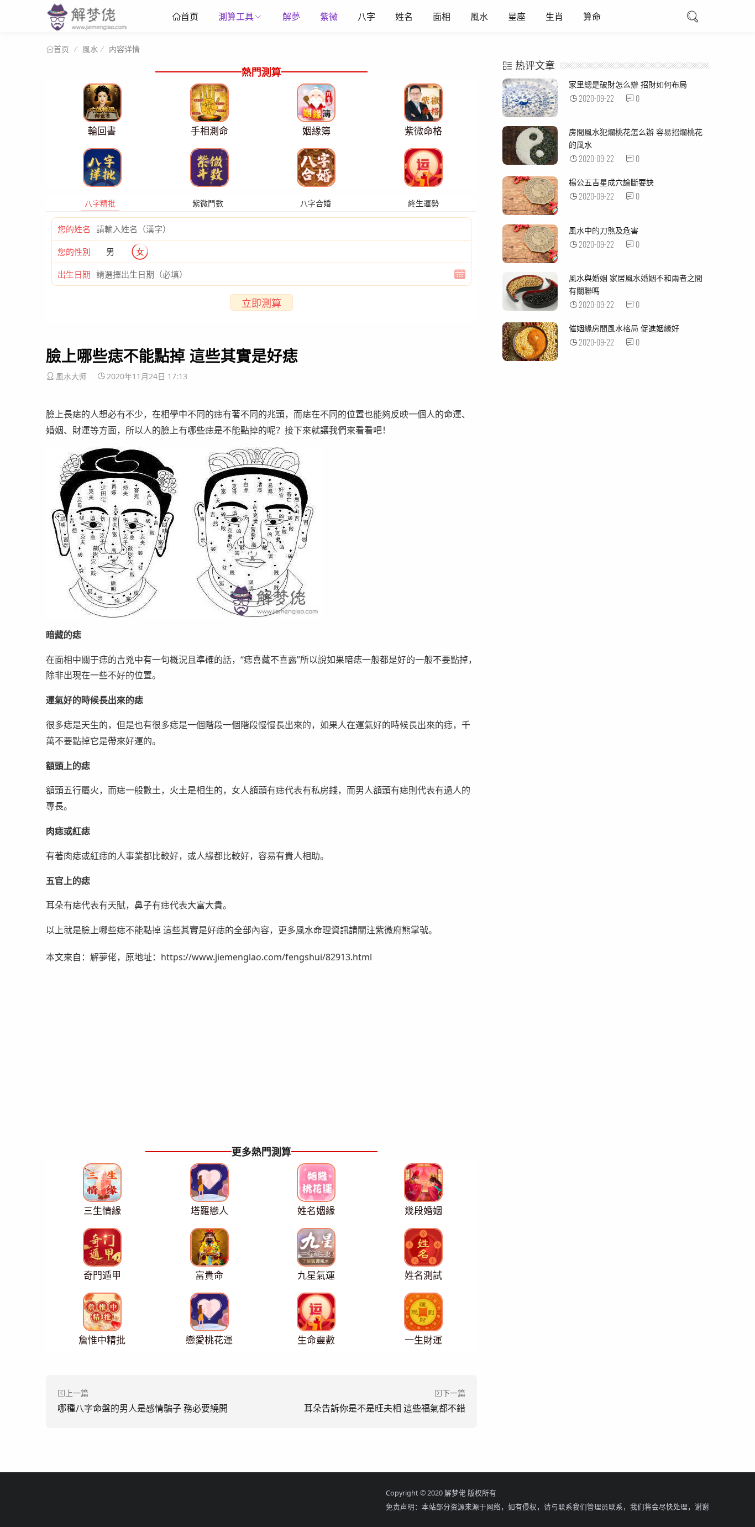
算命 (592, 17)
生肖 (554, 17)
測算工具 (236, 17)
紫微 (329, 17)
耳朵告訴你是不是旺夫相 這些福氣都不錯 (384, 1408)
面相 (441, 17)
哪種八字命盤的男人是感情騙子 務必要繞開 (142, 1408)
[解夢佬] (88, 30)
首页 (189, 16)
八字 (366, 17)
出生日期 (74, 274)
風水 (479, 17)
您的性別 (74, 251)
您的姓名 (74, 228)
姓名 (404, 17)
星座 (517, 17)
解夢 (291, 17)
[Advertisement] (261, 1064)
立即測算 (261, 303)
